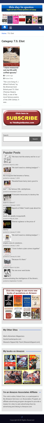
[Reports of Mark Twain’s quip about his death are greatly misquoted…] (7, 208)
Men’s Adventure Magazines (13, 336)
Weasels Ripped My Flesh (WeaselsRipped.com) (21, 342)
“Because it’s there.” (19, 259)
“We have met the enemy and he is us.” (26, 157)
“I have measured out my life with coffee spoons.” (10, 70)
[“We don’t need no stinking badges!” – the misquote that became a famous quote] (7, 168)
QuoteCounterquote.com (12, 339)
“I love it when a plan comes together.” (26, 249)
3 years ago (9, 75)
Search (5, 135)
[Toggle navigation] (10, 27)
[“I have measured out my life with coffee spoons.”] (11, 56)
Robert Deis (9, 78)
